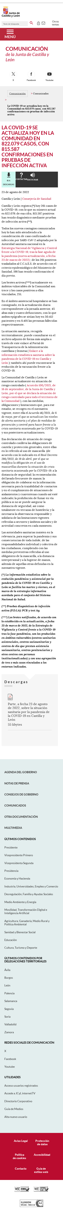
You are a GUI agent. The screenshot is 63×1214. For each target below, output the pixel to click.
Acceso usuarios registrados (21, 1085)
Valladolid (10, 1024)
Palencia (9, 993)
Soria (7, 1016)
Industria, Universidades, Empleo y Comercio (31, 886)
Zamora (9, 1032)
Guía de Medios (13, 1108)
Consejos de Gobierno (21, 794)
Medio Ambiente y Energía (20, 902)
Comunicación (17, 93)
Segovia (9, 1008)
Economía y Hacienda (17, 878)
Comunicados (15, 805)
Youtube (9, 1066)
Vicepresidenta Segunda (18, 863)
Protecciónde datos (42, 1142)
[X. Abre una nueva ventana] (13, 74)
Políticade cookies (19, 1156)
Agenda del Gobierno (20, 772)
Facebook (10, 1058)
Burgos (8, 977)
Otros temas (55, 23)
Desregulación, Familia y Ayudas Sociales (28, 894)
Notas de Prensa (16, 783)
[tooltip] (38, 22)
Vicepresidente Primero (18, 855)
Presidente (11, 847)
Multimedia (13, 827)
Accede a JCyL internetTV (19, 1093)
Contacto (20, 1168)
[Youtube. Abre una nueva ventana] (49, 74)
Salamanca (10, 1001)
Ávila (7, 969)
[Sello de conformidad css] (21, 1191)
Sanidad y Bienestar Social (20, 932)
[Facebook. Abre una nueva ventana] (31, 74)
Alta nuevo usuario (15, 1116)
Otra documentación (21, 816)
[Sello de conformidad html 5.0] (41, 1191)
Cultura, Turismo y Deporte (20, 947)
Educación (10, 939)
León (7, 985)
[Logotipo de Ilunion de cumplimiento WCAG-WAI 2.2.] (31, 1206)
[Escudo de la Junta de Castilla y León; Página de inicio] (11, 16)
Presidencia (11, 870)
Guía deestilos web (41, 1170)
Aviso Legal (21, 1140)
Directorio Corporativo (18, 1101)
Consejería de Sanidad (36, 199)
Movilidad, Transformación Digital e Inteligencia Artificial (25, 911)
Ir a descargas (8, 182)
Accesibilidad (42, 1154)
